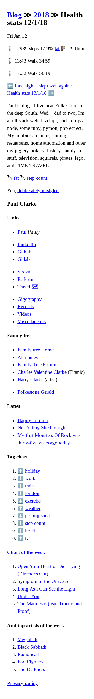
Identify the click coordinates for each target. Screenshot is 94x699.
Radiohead (28, 654)
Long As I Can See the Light (46, 589)
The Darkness (31, 669)
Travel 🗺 (27, 286)
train (29, 485)
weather (32, 508)
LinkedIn (26, 244)
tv (27, 538)
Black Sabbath (31, 647)
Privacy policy (22, 683)
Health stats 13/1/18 (27, 93)
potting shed (37, 515)
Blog (14, 15)
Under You (28, 596)
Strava (23, 271)
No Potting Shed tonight (42, 427)
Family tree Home (35, 349)
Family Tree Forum (36, 364)
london (32, 493)
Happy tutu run (32, 420)
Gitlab (23, 259)
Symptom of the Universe (43, 581)
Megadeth (27, 639)
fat (57, 48)
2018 (41, 15)
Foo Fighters (30, 661)
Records (25, 306)
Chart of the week (26, 552)
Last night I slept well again (42, 86)
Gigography (29, 299)
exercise (33, 501)
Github (24, 251)
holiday (32, 471)
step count (37, 178)
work (30, 478)
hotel (30, 530)
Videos (24, 314)
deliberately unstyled (38, 190)
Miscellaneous (31, 321)
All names (27, 357)
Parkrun (25, 279)
